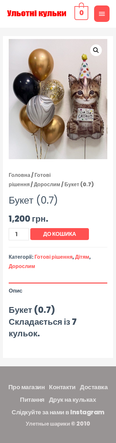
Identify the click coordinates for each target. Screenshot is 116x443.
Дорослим (47, 184)
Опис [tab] (15, 290)
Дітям (82, 257)
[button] (96, 50)
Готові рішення (53, 257)
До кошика (59, 234)
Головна (19, 175)
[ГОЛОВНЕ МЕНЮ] (102, 13)
